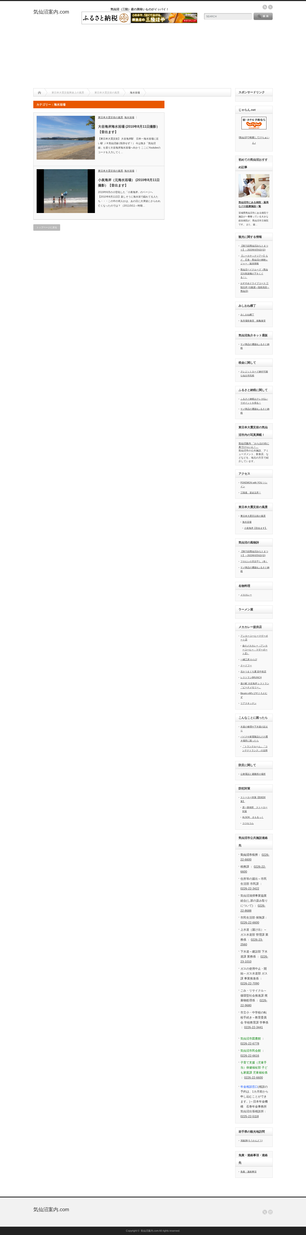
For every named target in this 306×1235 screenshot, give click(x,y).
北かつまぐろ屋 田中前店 (253, 671)
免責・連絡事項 (248, 1171)
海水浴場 (129, 117)
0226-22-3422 (249, 888)
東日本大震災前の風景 (110, 117)
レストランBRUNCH (251, 677)
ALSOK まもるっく (253, 817)
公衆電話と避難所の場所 (253, 774)
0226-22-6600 (249, 922)
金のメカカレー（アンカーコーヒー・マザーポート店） (254, 649)
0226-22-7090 (249, 983)
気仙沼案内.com (51, 12)
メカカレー (246, 595)
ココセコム (248, 823)
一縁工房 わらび (248, 659)
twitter (270, 7)
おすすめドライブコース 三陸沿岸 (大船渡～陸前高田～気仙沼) (254, 287)
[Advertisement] (153, 57)
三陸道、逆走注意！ (250, 492)
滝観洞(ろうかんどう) (251, 1140)
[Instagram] (270, 1212)
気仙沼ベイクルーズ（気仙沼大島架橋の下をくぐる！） (254, 273)
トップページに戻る (46, 227)
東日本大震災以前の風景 (253, 516)
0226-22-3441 (253, 1027)
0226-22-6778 (249, 1043)
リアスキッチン (248, 703)
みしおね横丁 (247, 314)
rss (264, 7)
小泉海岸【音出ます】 (255, 528)
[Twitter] (264, 1212)
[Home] (39, 92)
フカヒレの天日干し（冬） (254, 561)
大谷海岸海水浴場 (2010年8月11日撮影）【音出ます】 (129, 129)
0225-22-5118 (249, 1116)
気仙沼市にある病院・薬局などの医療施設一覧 (254, 204)
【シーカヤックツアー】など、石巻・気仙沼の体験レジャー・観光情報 (254, 260)
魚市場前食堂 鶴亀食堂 (253, 320)
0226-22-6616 (249, 1055)
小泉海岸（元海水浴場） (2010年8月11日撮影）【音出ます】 (129, 182)
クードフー (246, 665)
